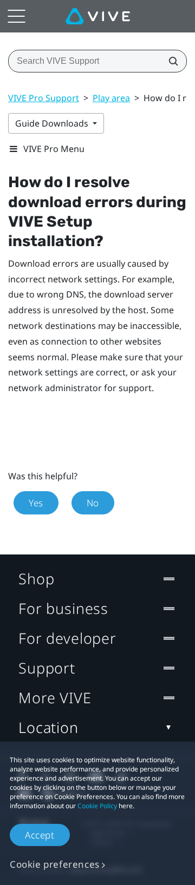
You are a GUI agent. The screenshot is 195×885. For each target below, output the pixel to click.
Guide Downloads (52, 123)
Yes (36, 503)
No (93, 503)
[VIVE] (98, 16)
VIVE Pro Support (43, 98)
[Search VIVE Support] (170, 61)
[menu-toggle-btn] (16, 16)
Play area (111, 98)
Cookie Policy (97, 805)
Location (48, 727)
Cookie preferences (55, 864)
